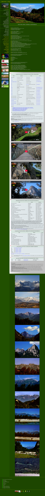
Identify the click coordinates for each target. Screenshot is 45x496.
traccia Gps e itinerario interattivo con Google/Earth (19, 253)
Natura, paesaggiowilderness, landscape (6, 49)
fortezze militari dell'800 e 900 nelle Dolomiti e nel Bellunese (19, 67)
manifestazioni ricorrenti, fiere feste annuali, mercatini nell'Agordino (20, 108)
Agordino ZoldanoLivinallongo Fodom (6, 31)
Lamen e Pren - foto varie (15, 41)
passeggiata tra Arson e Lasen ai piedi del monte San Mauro (19, 43)
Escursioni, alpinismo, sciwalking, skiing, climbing (6, 43)
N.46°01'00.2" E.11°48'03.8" (18, 251)
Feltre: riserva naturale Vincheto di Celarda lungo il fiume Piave (19, 62)
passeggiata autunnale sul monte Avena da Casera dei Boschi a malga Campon (22, 40)
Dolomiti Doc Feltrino (26, 259)
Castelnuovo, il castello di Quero (16, 29)
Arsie (12, 60)
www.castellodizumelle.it (38, 81)
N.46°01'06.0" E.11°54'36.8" (18, 248)
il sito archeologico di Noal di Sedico (16, 55)
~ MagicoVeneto (3, 1)
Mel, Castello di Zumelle (13, 81)
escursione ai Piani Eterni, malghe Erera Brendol (18, 46)
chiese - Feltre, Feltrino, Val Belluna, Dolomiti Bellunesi (18, 65)
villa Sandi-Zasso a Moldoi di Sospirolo (16, 50)
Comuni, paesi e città (6, 40)
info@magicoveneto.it (17, 121)
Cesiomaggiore (13, 57)
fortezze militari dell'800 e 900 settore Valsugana (18, 68)
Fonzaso (8, 18)
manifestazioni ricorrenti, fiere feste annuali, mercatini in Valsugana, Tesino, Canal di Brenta (23, 107)
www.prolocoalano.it (38, 77)
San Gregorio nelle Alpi (14, 58)
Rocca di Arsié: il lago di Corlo (15, 38)
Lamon (8, 17)
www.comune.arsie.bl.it (38, 78)
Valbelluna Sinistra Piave (6, 21)
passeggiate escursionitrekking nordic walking (6, 25)
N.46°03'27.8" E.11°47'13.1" (18, 252)
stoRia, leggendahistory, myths (7, 47)
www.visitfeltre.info (38, 91)
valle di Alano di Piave (6, 22)
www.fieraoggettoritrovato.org (39, 87)
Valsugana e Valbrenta (6, 34)
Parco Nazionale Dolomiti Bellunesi (7, 479)
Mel (11, 84)
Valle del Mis (7, 14)
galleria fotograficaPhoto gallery (7, 52)
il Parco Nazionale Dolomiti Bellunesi (16, 63)
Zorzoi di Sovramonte (14, 32)
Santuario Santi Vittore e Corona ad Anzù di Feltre (18, 28)
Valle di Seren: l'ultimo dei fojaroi (16, 36)
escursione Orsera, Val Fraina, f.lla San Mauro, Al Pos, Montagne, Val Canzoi (21, 44)
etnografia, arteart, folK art (7, 46)
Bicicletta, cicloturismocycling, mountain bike (6, 44)
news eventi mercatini (6, 36)
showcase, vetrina (7, 37)
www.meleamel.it (38, 84)
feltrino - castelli (7, 30)
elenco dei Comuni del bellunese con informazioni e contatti (19, 110)
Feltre (11, 87)
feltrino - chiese (7, 29)
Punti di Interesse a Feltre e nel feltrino (18, 247)
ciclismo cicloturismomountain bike (6, 27)
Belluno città (7, 12)
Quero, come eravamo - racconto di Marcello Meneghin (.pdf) (19, 52)
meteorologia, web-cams (6, 41)
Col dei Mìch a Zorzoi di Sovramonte (16, 33)
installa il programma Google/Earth (26, 255)
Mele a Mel (27, 84)
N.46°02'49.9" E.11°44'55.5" (18, 249)
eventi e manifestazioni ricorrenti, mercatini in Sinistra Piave (19, 109)
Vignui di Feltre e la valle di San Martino (17, 42)
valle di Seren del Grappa (6, 23)
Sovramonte (7, 19)
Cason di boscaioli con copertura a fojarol (17, 37)
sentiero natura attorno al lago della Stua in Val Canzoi (18, 45)
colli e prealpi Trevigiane (6, 35)
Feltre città (7, 11)
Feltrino (9, 1)
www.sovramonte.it (38, 100)
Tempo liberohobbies (7, 51)
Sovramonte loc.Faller (13, 103)
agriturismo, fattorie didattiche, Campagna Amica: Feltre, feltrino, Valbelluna (21, 69)
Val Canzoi (7, 15)
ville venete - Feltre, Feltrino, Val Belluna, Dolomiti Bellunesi (19, 66)
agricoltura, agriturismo (6, 38)
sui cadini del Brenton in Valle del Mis (16, 48)
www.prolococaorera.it (38, 97)
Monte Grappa (7, 33)
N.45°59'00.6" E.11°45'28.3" (18, 250)
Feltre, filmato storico (26, 260)
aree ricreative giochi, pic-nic (5, 39)
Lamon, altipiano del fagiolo (15, 31)
